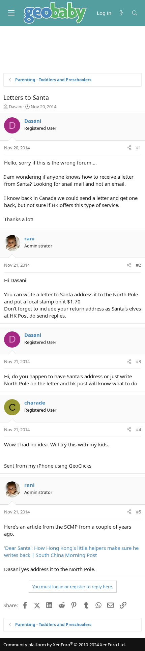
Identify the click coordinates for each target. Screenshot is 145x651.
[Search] (134, 13)
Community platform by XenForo (64, 645)
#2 (138, 265)
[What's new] (121, 13)
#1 (138, 148)
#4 (138, 429)
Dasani (15, 106)
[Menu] (11, 13)
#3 (138, 361)
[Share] (129, 148)
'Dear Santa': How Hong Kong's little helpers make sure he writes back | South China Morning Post (71, 551)
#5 (138, 512)
